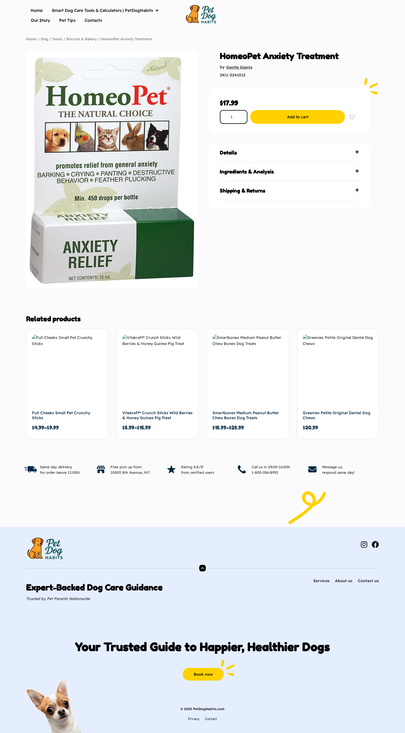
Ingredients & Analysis (247, 171)
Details (228, 152)
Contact (211, 719)
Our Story (40, 20)
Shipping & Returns (242, 191)
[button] (289, 152)
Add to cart (297, 116)
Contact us (368, 580)
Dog (44, 39)
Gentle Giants (239, 67)
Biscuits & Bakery (81, 39)
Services (321, 580)
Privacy (193, 719)
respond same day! (338, 472)
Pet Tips (67, 20)
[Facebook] (375, 544)
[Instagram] (364, 544)
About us (343, 580)
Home (37, 10)
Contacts (93, 20)
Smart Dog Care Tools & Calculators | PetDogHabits (102, 10)
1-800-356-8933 (265, 472)
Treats (57, 39)
